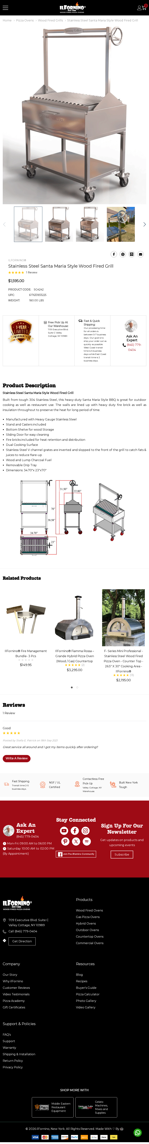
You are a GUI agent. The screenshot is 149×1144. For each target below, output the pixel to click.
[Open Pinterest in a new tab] (65, 841)
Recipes (81, 981)
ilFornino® (17, 260)
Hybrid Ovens (86, 923)
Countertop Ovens (89, 936)
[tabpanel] (25, 628)
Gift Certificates (14, 1007)
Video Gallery (85, 1007)
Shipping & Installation (19, 1054)
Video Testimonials (16, 994)
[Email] (140, 254)
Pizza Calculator (88, 994)
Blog (79, 974)
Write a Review (17, 758)
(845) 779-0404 (27, 836)
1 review (31, 272)
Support (9, 1041)
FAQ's (7, 1034)
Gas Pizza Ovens (88, 917)
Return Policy (13, 1060)
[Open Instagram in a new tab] (85, 831)
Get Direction (22, 941)
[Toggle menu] (5, 8)
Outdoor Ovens (87, 930)
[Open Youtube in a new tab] (64, 831)
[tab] (72, 687)
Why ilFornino (13, 981)
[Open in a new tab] (76, 841)
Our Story (10, 974)
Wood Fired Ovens (89, 910)
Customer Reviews (16, 988)
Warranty (9, 1047)
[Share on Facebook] (114, 254)
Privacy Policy (13, 1067)
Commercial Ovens (89, 943)
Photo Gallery (86, 1001)
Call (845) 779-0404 (23, 931)
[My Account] (139, 7)
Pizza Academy (14, 1001)
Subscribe (122, 854)
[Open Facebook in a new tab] (75, 831)
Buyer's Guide (86, 988)
